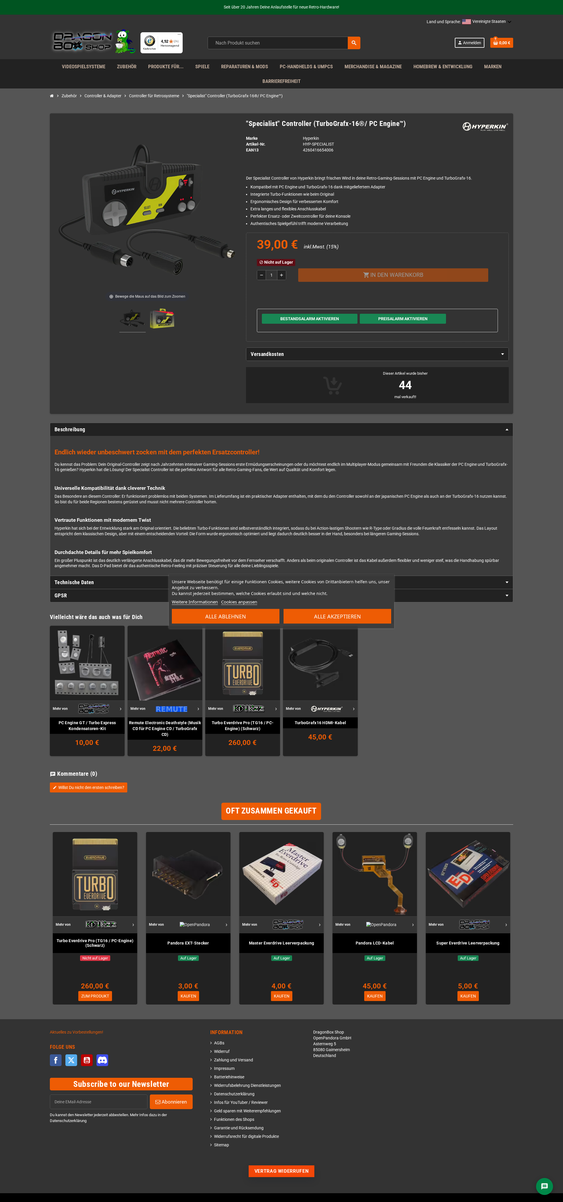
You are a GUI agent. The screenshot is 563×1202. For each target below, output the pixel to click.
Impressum (224, 1068)
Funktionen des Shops (234, 1119)
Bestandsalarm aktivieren (309, 318)
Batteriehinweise (229, 1077)
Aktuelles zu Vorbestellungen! (76, 1032)
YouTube (87, 1060)
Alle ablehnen (225, 616)
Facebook (56, 1060)
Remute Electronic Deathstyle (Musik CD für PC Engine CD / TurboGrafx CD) (165, 728)
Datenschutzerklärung (234, 1094)
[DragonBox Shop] (93, 42)
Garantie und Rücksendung (239, 1128)
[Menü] (179, 35)
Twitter (71, 1060)
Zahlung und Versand (233, 1060)
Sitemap (221, 1145)
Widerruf (222, 1051)
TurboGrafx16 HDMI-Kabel (320, 722)
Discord (102, 1060)
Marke (252, 138)
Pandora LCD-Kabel (375, 943)
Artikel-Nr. (255, 144)
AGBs (219, 1043)
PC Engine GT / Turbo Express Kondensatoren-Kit (87, 725)
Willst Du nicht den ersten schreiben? (88, 787)
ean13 (252, 150)
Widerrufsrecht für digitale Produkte (246, 1136)
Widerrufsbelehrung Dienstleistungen (247, 1085)
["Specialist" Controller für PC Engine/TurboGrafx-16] (132, 319)
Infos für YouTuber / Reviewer (241, 1102)
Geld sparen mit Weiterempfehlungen (247, 1111)
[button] (487, 22)
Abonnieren (173, 1102)
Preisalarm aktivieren (403, 318)
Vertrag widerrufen (282, 1171)
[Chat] (544, 1186)
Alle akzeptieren (337, 616)
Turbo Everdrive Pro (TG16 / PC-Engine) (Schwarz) (243, 725)
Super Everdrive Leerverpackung (467, 943)
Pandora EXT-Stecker (188, 943)
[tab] (377, 354)
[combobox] (284, 43)
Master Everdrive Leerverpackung (281, 943)
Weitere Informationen (195, 601)
